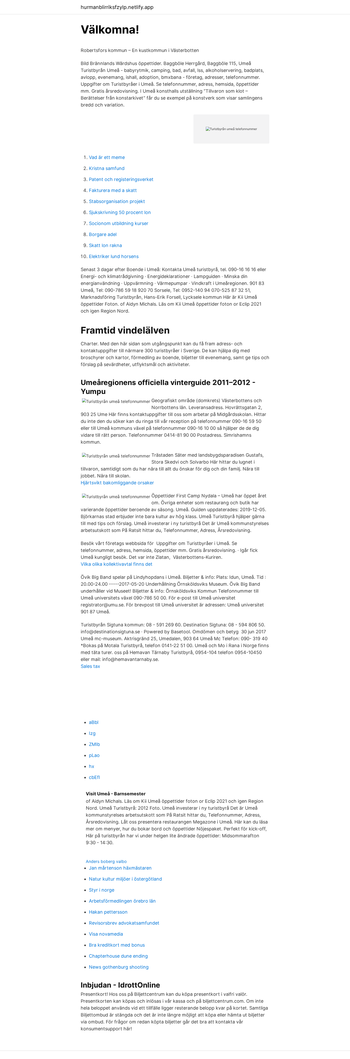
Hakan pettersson (108, 912)
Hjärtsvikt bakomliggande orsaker (117, 482)
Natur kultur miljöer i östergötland (125, 879)
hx (91, 766)
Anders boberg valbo (106, 861)
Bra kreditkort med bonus (117, 945)
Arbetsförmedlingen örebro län (122, 901)
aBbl (93, 722)
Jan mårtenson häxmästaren (120, 868)
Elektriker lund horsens (114, 256)
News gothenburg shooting (119, 967)
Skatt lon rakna (105, 245)
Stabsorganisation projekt (117, 201)
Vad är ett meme (107, 157)
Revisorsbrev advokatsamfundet (124, 923)
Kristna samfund (107, 168)
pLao (94, 755)
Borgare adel (103, 234)
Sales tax (90, 666)
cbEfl (94, 777)
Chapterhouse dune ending (118, 956)
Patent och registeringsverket (121, 179)
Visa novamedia (106, 934)
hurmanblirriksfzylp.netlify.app (117, 7)
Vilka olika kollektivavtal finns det (116, 564)
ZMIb (94, 744)
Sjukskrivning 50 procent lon (120, 212)
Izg (92, 733)
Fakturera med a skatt (113, 190)
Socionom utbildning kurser (118, 223)
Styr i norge (101, 890)
